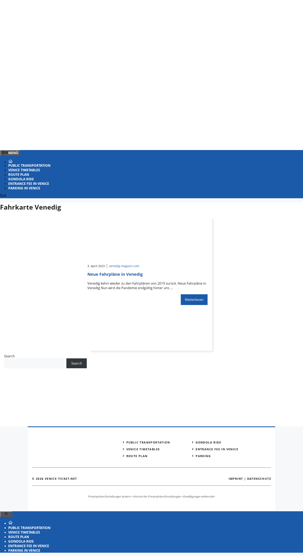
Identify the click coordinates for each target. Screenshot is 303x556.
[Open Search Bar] (3, 196)
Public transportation (29, 165)
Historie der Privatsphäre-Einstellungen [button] (157, 496)
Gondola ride (21, 179)
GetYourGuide (34, 376)
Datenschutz (259, 479)
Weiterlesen (194, 299)
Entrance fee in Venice (28, 183)
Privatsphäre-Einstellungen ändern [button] (109, 496)
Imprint (236, 479)
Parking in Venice (24, 188)
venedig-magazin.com (124, 266)
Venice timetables (24, 170)
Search (9, 356)
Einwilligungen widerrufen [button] (199, 496)
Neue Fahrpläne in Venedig (115, 274)
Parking (203, 456)
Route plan (18, 174)
